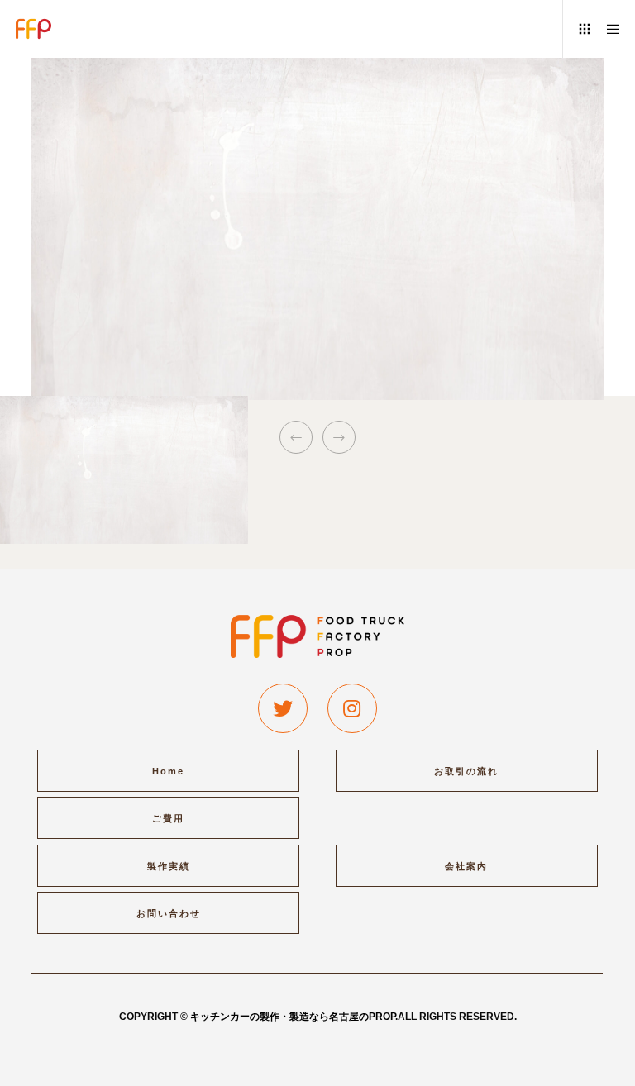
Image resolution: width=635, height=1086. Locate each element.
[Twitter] (283, 708)
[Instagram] (352, 708)
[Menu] (608, 29)
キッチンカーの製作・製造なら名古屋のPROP (292, 1016)
